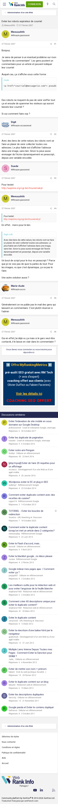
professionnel (15, 428)
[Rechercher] (54, 4)
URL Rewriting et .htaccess (30, 517)
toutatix (12, 441)
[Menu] (4, 4)
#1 (55, 44)
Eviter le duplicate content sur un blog (28, 681)
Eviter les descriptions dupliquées (26, 694)
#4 (55, 208)
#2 (55, 134)
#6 (55, 332)
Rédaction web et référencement (37, 592)
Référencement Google (28, 485)
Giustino (12, 517)
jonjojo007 (13, 575)
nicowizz (13, 469)
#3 (55, 178)
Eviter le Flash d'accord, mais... (25, 543)
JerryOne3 (13, 621)
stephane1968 (15, 592)
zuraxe (12, 559)
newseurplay (14, 534)
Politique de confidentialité (13, 753)
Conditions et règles (11, 747)
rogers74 (13, 501)
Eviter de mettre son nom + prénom (28, 668)
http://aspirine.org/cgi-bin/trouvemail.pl (22, 188)
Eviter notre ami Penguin (21, 450)
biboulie (12, 685)
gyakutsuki (13, 637)
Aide (4, 758)
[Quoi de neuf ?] (47, 4)
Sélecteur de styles (10, 736)
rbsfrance (13, 710)
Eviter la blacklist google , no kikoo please (30, 556)
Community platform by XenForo (28, 798)
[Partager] (51, 44)
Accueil (5, 763)
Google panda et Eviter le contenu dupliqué (31, 707)
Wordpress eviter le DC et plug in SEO (28, 482)
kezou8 (12, 546)
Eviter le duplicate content (22, 617)
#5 (55, 298)
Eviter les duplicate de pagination (26, 437)
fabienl (12, 672)
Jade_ (11, 659)
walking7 (13, 485)
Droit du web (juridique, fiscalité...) (31, 672)
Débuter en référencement (28, 453)
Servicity (12, 697)
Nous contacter (9, 742)
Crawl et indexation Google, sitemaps (39, 428)
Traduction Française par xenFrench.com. (20, 801)
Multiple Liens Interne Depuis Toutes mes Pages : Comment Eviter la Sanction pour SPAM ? (30, 653)
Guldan (12, 453)
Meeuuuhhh (9, 25)
